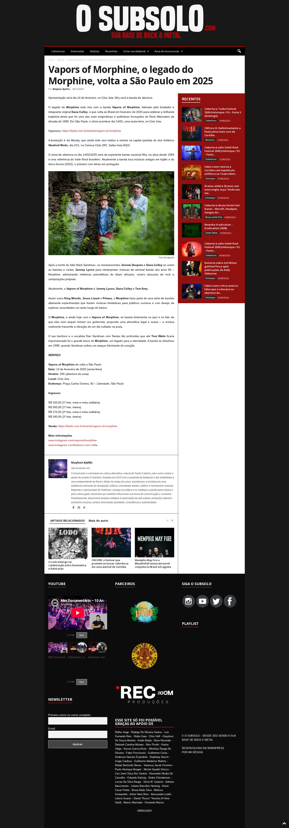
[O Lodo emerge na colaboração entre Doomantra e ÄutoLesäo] (68, 543)
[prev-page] (167, 521)
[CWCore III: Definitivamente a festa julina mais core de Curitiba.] (192, 133)
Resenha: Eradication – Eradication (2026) (218, 226)
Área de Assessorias (167, 51)
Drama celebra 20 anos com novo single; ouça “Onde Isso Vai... (222, 189)
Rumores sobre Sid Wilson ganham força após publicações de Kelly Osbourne (220, 268)
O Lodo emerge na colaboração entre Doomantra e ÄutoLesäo (67, 565)
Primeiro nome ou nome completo (69, 714)
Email (51, 728)
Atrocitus (210, 139)
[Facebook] (73, 507)
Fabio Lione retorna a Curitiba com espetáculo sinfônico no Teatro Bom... (220, 170)
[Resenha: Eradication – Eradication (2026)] (192, 230)
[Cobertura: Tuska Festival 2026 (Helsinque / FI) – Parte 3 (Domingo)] (192, 114)
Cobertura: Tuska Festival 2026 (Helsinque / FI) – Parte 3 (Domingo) (222, 112)
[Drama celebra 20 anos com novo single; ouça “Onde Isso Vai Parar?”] (192, 191)
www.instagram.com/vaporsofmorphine (72, 440)
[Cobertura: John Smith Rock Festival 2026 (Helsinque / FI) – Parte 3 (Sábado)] (192, 153)
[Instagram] (79, 507)
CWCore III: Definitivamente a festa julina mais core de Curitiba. (222, 131)
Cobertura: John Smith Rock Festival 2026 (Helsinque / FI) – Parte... (222, 151)
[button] (239, 51)
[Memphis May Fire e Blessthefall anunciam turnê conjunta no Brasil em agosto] (154, 542)
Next (81, 635)
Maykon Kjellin (61, 88)
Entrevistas (77, 51)
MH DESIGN (195, 752)
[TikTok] (84, 507)
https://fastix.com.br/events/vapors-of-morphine (91, 130)
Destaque (210, 178)
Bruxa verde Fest (213, 217)
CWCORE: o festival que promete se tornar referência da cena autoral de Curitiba (110, 563)
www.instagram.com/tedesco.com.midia (73, 445)
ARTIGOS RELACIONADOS (67, 520)
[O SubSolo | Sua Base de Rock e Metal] (144, 22)
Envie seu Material (134, 51)
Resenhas (111, 51)
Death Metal (211, 232)
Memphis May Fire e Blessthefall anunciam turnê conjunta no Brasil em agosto (153, 563)
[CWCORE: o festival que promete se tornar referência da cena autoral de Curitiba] (111, 542)
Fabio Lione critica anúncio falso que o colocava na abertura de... (221, 289)
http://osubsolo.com (80, 468)
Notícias (94, 51)
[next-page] (172, 521)
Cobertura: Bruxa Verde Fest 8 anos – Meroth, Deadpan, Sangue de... (222, 209)
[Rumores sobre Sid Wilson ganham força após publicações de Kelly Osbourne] (192, 268)
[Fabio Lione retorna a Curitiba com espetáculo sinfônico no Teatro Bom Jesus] (192, 172)
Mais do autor (98, 520)
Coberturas (58, 51)
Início (50, 60)
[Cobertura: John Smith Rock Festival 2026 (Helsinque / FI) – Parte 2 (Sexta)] (192, 249)
